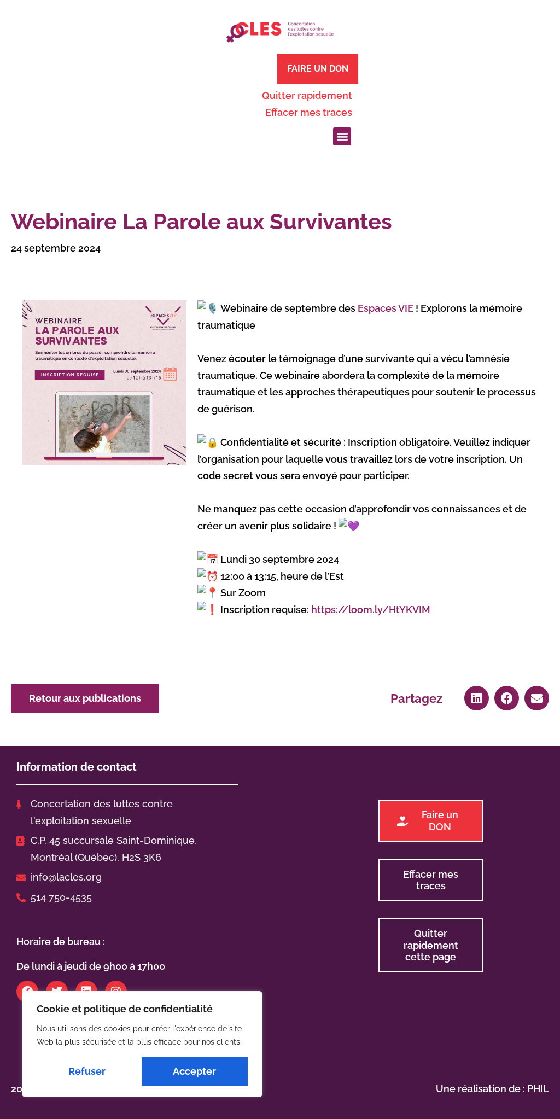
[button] (342, 136)
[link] (385, 308)
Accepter (194, 1071)
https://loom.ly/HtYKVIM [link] (370, 609)
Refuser (87, 1071)
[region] (142, 1044)
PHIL (538, 1088)
